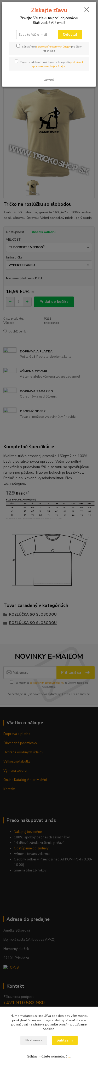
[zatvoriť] (87, 10)
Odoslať (70, 34)
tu (68, 1056)
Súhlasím (64, 1040)
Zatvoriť (49, 80)
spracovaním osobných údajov (53, 46)
